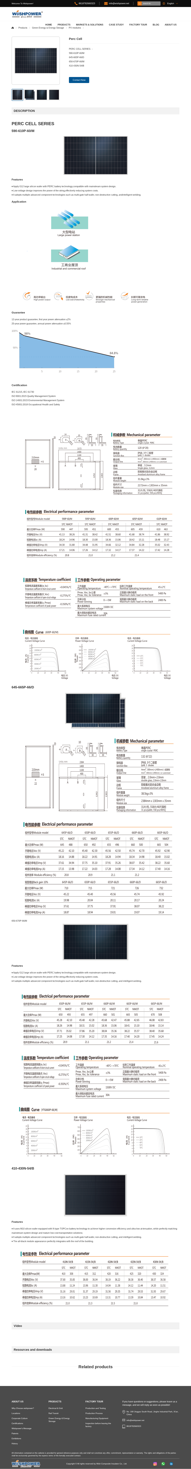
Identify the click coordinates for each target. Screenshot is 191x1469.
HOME (48, 25)
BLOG (156, 25)
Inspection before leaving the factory (98, 1424)
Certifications (17, 1423)
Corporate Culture (20, 1418)
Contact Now (79, 80)
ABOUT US (171, 25)
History (15, 1443)
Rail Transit (53, 1413)
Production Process (94, 1413)
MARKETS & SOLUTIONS (89, 25)
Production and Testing (95, 1408)
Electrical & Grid (56, 1408)
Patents (15, 1433)
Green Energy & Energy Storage (59, 1419)
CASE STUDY (116, 25)
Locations (16, 1413)
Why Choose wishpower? (23, 1408)
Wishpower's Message (21, 1428)
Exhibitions (16, 1438)
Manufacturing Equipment (96, 1418)
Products (22, 28)
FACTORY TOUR (138, 25)
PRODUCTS (64, 25)
